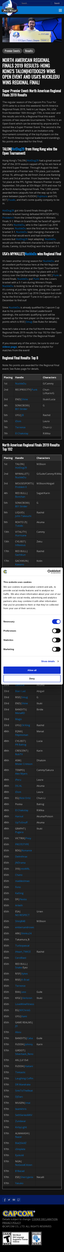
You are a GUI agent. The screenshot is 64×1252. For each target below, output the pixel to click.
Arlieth (19, 905)
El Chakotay (21, 433)
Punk (56, 275)
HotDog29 (18, 149)
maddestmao (22, 881)
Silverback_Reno (24, 1054)
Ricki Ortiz (25, 798)
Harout (19, 816)
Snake (18, 967)
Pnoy (28, 838)
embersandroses (24, 927)
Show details (48, 661)
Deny (32, 678)
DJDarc (19, 1096)
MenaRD (20, 713)
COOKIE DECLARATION (45, 1219)
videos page (9, 346)
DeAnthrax (21, 856)
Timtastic (20, 1072)
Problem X (8, 217)
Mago (18, 719)
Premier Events (12, 51)
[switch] (56, 630)
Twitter (9, 1200)
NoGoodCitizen (23, 1165)
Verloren (27, 998)
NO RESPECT (22, 915)
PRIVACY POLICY (11, 1222)
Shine (25, 399)
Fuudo (11, 199)
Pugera (19, 832)
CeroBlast (20, 957)
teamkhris (20, 1109)
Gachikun (20, 554)
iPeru (18, 779)
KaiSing (19, 893)
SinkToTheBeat (24, 1090)
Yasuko (19, 1183)
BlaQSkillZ (20, 1143)
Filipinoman (21, 735)
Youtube (14, 1200)
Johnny (29, 1044)
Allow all (32, 670)
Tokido (19, 525)
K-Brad (25, 979)
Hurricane (20, 535)
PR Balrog (20, 744)
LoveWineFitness (24, 1004)
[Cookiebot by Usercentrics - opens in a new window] (48, 572)
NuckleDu (19, 224)
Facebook (4, 1200)
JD (16, 1026)
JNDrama (20, 862)
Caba (30, 1038)
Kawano (19, 564)
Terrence (20, 427)
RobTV (19, 754)
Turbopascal (22, 945)
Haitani (29, 1066)
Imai (27, 1102)
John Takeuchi (23, 516)
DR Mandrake (23, 1084)
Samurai (19, 685)
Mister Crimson (23, 764)
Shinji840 (20, 921)
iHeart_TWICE (23, 951)
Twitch (19, 1200)
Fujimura (42, 196)
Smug (29, 321)
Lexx (23, 992)
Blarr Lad (20, 691)
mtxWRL (25, 868)
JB (22, 415)
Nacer (18, 1137)
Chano (18, 875)
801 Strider (21, 409)
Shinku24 (26, 933)
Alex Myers (21, 773)
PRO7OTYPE (22, 844)
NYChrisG (24, 1010)
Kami (24, 1016)
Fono (18, 887)
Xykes (24, 973)
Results (29, 51)
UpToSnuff (21, 822)
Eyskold (19, 1155)
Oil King (25, 725)
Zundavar (20, 1121)
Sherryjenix (27, 1177)
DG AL (18, 785)
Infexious (20, 545)
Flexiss (23, 899)
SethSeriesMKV (23, 1115)
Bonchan (20, 496)
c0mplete (20, 1149)
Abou (18, 1032)
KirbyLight (21, 1127)
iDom (18, 421)
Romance (27, 850)
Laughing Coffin (24, 1078)
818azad (19, 1171)
